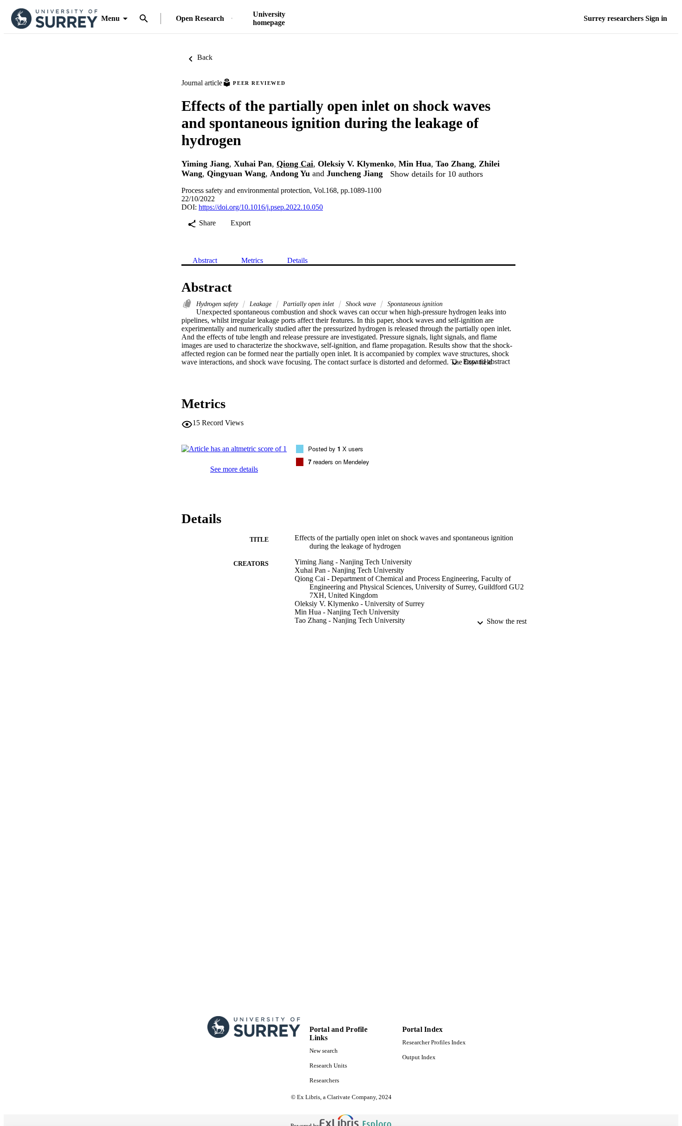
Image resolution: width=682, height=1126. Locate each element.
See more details (234, 469)
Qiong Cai (295, 163)
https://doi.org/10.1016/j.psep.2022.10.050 (261, 207)
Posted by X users (335, 448)
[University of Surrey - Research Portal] (54, 18)
